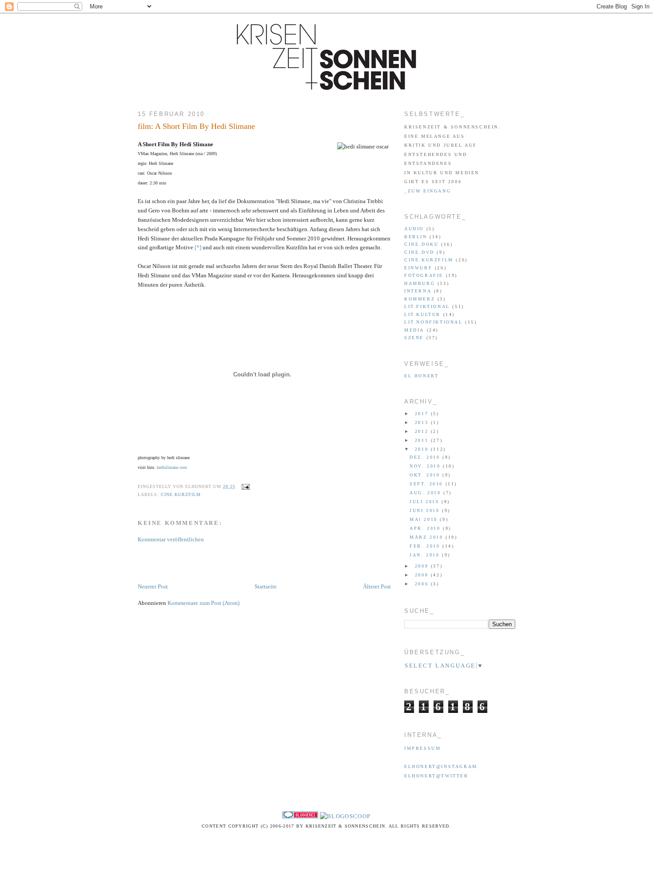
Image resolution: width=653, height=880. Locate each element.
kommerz (419, 298)
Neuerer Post (153, 586)
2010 (423, 449)
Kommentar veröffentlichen (171, 539)
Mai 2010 (425, 519)
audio (414, 228)
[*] (198, 247)
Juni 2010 (426, 510)
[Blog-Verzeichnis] (300, 816)
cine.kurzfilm (181, 494)
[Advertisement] (242, 562)
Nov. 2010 (426, 466)
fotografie (423, 275)
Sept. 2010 (428, 483)
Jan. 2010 (426, 554)
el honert (421, 375)
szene (414, 337)
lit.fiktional (427, 306)
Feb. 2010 (426, 546)
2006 (423, 583)
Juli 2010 (426, 501)
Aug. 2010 (426, 492)
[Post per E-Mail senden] (244, 486)
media (414, 330)
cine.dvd (419, 252)
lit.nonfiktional (433, 322)
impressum (422, 748)
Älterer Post (377, 586)
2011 (423, 440)
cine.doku (421, 244)
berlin (415, 236)
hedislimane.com (172, 467)
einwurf (418, 267)
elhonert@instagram (441, 766)
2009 (423, 566)
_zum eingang (427, 190)
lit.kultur (422, 314)
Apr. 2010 (426, 528)
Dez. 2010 (426, 457)
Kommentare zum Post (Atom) (203, 603)
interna (417, 290)
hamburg (419, 283)
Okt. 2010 (426, 474)
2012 (423, 431)
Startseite (266, 586)
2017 (423, 413)
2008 (423, 574)
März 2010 (428, 537)
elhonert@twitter (436, 775)
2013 (423, 422)
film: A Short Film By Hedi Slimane (196, 126)
